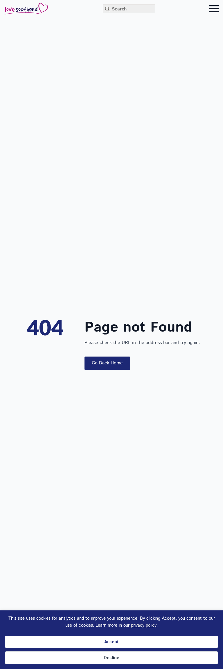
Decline (111, 658)
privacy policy (144, 625)
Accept (111, 642)
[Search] (107, 9)
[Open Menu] (214, 8)
